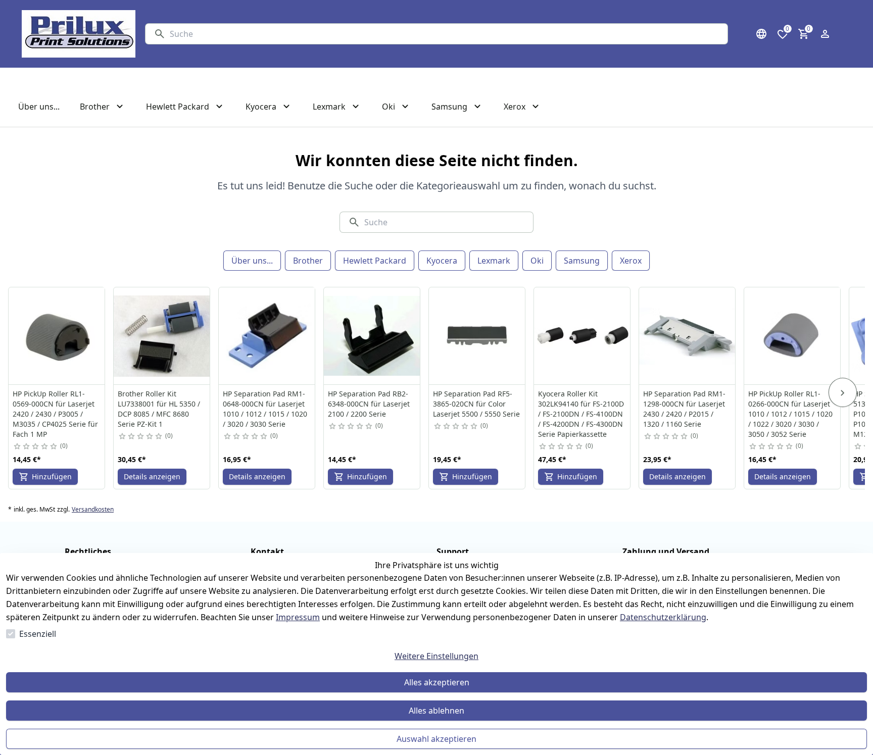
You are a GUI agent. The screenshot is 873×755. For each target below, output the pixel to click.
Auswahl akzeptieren (436, 738)
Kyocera (441, 260)
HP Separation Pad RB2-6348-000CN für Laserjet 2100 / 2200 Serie (369, 404)
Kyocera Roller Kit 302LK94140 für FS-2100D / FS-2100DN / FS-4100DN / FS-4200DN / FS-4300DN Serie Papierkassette (581, 414)
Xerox (631, 260)
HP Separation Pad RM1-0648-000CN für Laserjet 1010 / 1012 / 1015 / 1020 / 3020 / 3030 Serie (265, 409)
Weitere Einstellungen (436, 656)
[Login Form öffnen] (825, 34)
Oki (537, 260)
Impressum (298, 617)
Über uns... (252, 260)
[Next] (843, 392)
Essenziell (37, 633)
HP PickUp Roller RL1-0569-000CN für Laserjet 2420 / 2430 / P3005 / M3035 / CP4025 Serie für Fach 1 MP (55, 414)
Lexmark (493, 260)
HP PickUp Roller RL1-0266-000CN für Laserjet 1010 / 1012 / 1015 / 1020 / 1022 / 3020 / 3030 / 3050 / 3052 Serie (790, 414)
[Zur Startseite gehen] (78, 34)
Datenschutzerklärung (663, 617)
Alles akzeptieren (436, 682)
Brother (308, 260)
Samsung (582, 260)
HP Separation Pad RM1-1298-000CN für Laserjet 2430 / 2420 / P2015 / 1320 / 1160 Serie (684, 409)
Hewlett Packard (374, 260)
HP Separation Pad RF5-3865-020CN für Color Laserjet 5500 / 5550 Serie (476, 404)
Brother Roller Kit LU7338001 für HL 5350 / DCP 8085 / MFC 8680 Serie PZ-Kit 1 (159, 409)
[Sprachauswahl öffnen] (761, 34)
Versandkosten (93, 510)
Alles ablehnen (436, 710)
